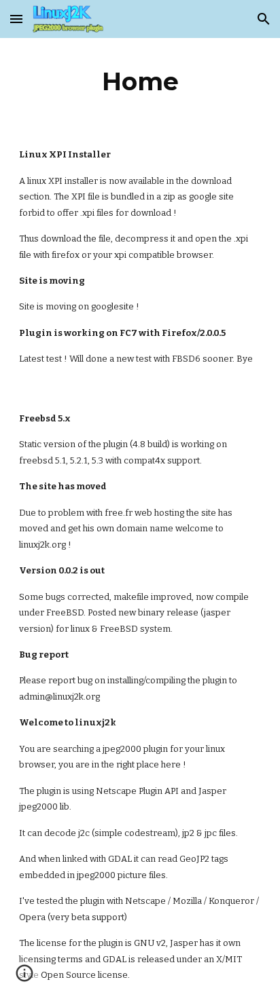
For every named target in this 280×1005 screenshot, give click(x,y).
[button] (16, 18)
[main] (140, 81)
